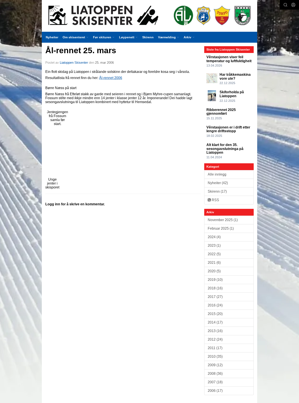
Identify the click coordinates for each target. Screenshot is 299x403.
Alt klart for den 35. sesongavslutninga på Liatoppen (224, 148)
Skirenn (148, 37)
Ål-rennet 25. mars (80, 50)
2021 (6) (214, 262)
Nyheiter (52, 37)
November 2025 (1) (223, 220)
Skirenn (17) (217, 191)
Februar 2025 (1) (221, 228)
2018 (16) (215, 288)
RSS (215, 200)
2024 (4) (214, 237)
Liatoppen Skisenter (74, 62)
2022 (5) (214, 254)
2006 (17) (215, 390)
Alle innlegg (217, 174)
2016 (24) (215, 305)
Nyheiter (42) (218, 183)
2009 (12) (215, 365)
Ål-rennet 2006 (110, 78)
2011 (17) (215, 348)
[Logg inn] (293, 5)
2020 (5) (214, 271)
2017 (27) (215, 297)
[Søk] (285, 5)
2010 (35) (215, 356)
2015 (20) (215, 314)
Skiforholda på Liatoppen (232, 94)
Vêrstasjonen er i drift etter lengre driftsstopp (228, 129)
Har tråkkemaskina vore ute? (235, 76)
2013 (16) (215, 331)
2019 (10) (215, 280)
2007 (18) (215, 382)
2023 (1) (214, 245)
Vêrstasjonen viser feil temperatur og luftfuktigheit (229, 59)
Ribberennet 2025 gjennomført (221, 112)
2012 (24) (215, 339)
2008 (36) (215, 373)
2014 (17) (215, 322)
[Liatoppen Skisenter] (149, 16)
